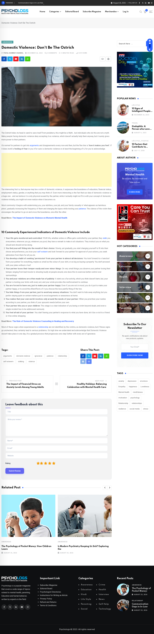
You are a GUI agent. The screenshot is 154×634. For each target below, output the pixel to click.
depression (132, 381)
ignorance (38, 356)
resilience (122, 409)
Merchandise (111, 12)
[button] (105, 487)
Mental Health (124, 392)
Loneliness (145, 387)
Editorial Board (72, 12)
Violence (32, 361)
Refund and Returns (48, 602)
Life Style (136, 105)
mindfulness (138, 392)
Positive (144, 141)
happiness (133, 387)
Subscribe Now (135, 355)
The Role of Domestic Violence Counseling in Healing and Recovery (43, 321)
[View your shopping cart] (145, 11)
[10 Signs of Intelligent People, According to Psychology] (123, 110)
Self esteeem (8, 361)
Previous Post (15, 381)
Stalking (21, 361)
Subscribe (134, 192)
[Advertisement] (56, 170)
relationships (137, 403)
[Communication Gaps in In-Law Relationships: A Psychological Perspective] (123, 605)
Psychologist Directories (50, 592)
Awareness (6, 542)
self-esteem (42, 252)
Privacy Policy (46, 599)
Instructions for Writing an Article (53, 595)
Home (42, 12)
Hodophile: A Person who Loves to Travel (141, 129)
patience (82, 209)
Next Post (99, 381)
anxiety (121, 381)
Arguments (7, 356)
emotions (144, 381)
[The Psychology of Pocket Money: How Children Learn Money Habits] (123, 590)
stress (145, 409)
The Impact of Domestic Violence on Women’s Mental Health (39, 218)
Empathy (122, 387)
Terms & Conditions (48, 605)
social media (135, 409)
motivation (123, 398)
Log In (125, 12)
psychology (135, 398)
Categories (54, 12)
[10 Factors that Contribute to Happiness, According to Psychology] (123, 145)
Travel (135, 123)
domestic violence (23, 356)
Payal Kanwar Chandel (13, 53)
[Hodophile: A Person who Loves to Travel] (123, 128)
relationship (43, 327)
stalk (105, 238)
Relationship (62, 356)
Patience (50, 356)
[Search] (141, 11)
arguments (34, 145)
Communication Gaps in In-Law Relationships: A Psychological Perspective (44, 3)
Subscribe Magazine (92, 12)
